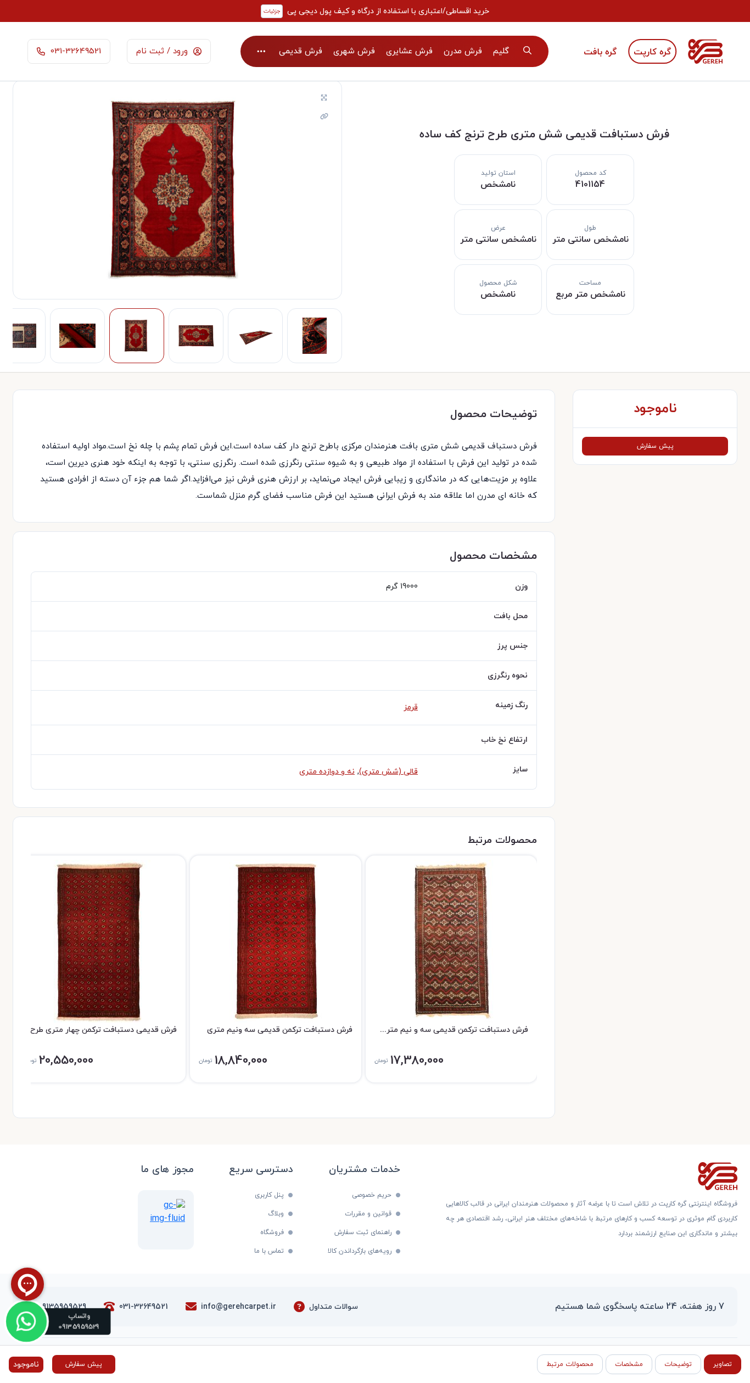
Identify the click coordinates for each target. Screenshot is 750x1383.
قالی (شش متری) (388, 772)
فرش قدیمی (300, 51)
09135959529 (62, 1307)
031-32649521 (143, 1307)
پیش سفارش (655, 446)
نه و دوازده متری (327, 772)
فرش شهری (354, 51)
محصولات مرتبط (570, 1364)
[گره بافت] (600, 51)
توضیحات (678, 1364)
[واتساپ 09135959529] (27, 1322)
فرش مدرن (463, 51)
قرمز (411, 707)
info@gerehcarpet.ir (238, 1307)
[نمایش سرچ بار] (527, 51)
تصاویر (722, 1364)
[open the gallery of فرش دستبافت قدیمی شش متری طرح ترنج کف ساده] (324, 98)
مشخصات (629, 1364)
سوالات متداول (333, 1307)
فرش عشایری (409, 51)
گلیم (501, 51)
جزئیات (272, 11)
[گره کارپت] (652, 51)
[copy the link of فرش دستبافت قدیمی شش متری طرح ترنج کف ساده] (324, 117)
